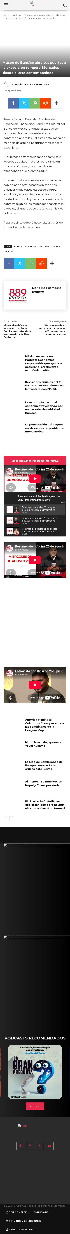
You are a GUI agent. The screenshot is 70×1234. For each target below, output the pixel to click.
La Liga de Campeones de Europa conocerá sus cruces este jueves (44, 765)
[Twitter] (24, 103)
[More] (56, 103)
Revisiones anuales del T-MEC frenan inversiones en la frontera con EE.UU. (44, 385)
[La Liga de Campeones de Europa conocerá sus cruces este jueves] (13, 766)
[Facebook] (13, 103)
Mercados (44, 246)
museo (56, 246)
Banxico (18, 246)
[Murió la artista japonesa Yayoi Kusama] (13, 747)
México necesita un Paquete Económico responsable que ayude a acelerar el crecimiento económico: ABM (43, 363)
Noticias (17, 15)
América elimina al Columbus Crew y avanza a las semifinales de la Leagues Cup (44, 725)
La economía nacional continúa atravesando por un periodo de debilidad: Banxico (44, 408)
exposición (30, 246)
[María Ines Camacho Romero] (8, 84)
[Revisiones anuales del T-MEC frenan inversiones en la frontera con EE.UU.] (13, 387)
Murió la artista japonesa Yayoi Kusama (43, 743)
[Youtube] (49, 1146)
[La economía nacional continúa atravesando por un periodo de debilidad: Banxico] (13, 407)
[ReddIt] (45, 103)
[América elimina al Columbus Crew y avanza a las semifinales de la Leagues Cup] (13, 724)
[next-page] (11, 818)
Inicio (6, 15)
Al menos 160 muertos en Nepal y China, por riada (43, 783)
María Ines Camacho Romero (32, 84)
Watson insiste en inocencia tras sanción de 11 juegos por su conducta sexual (52, 329)
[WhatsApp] (34, 103)
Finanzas (28, 15)
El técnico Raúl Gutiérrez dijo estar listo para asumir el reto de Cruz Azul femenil (45, 805)
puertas (9, 251)
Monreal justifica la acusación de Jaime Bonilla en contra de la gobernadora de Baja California (17, 331)
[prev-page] (6, 818)
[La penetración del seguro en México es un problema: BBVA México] (13, 429)
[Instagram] (30, 1146)
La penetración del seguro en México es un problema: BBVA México (44, 428)
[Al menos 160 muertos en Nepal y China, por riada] (13, 786)
